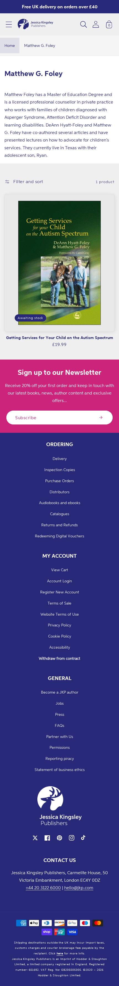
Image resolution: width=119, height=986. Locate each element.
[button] (8, 24)
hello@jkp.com (78, 887)
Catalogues (59, 513)
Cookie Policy (59, 636)
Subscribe (26, 417)
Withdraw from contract (59, 658)
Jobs (60, 703)
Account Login (59, 580)
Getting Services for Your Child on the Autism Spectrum (59, 337)
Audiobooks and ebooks (59, 502)
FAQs (59, 725)
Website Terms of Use (59, 614)
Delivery (60, 458)
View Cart (59, 569)
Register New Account (59, 592)
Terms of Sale (59, 603)
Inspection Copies (59, 469)
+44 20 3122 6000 (43, 887)
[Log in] (95, 24)
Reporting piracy (59, 758)
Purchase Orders (59, 480)
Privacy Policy (59, 625)
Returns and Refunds (59, 524)
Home (9, 45)
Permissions (60, 747)
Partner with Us (59, 736)
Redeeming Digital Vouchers (59, 536)
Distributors (59, 491)
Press (59, 714)
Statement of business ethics (60, 769)
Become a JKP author (59, 692)
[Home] (35, 24)
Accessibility (59, 647)
